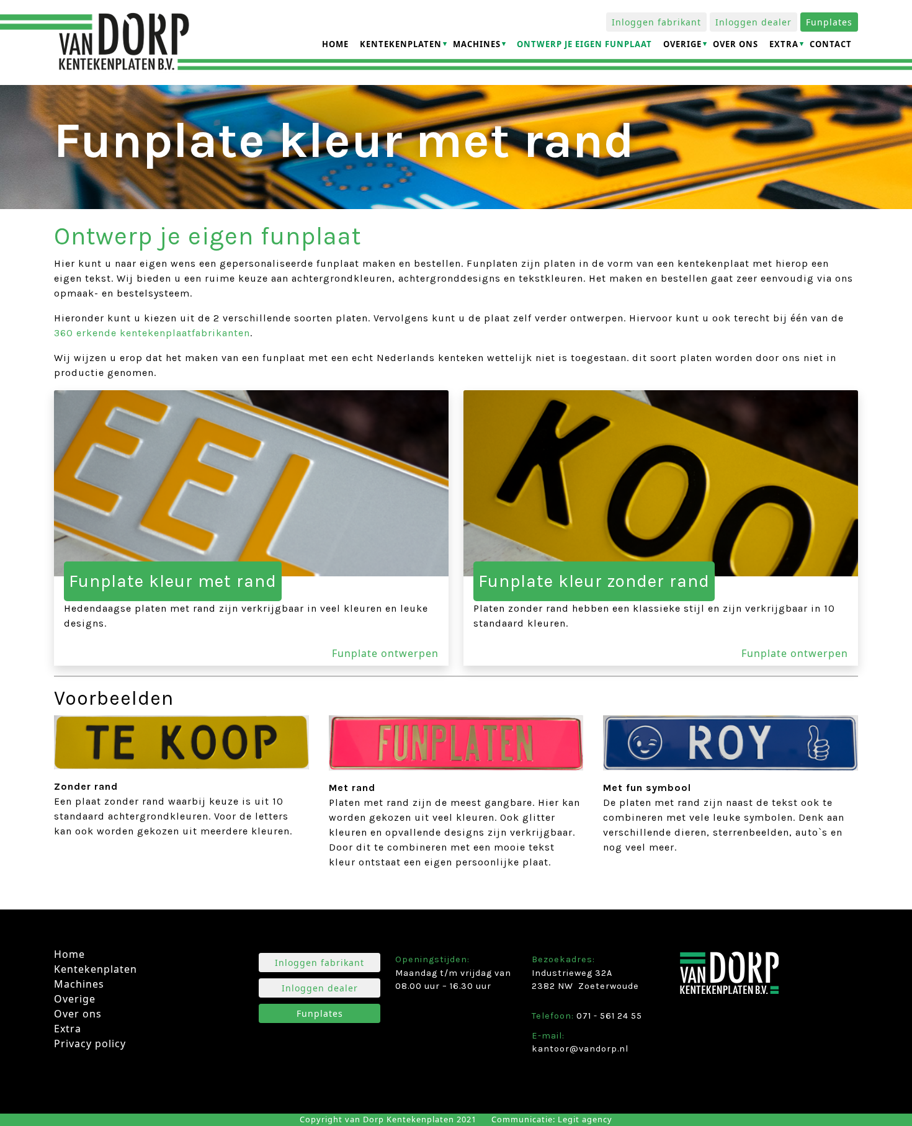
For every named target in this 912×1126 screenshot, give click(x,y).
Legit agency (585, 1119)
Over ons (735, 44)
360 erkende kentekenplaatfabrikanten (152, 333)
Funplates (829, 22)
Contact (831, 44)
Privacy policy (90, 1043)
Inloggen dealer (753, 22)
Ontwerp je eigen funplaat (584, 44)
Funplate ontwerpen (385, 653)
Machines (477, 44)
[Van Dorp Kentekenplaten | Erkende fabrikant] (123, 42)
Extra (783, 44)
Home (335, 44)
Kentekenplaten (401, 44)
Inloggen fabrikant (656, 22)
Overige (682, 44)
